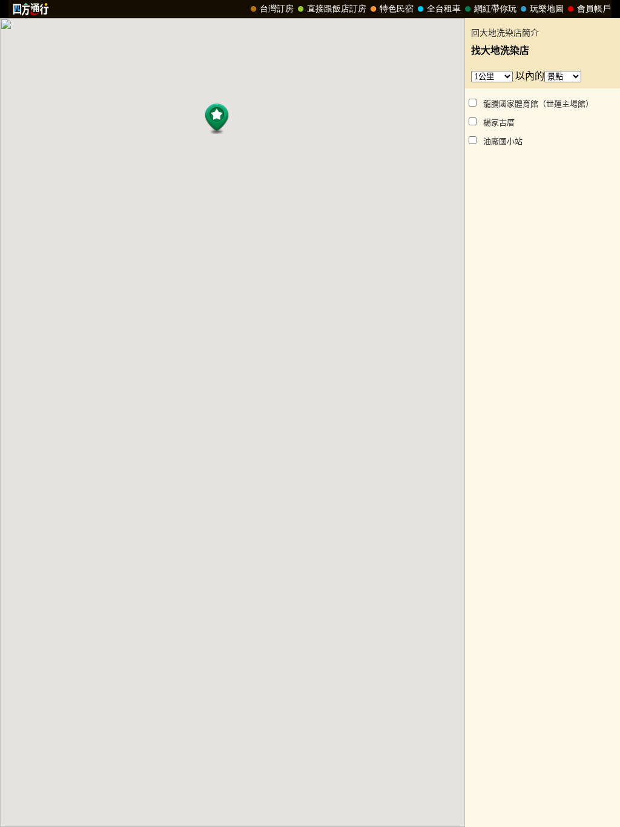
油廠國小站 (503, 141)
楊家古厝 (499, 122)
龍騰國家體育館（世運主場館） (538, 103)
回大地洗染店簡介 (505, 33)
